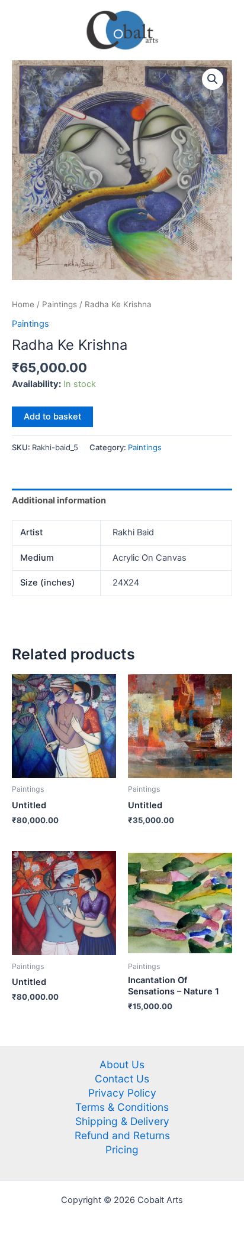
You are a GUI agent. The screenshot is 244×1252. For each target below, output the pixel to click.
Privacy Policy (122, 1093)
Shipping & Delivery (122, 1121)
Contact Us (122, 1078)
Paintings (59, 304)
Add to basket (52, 416)
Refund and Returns (122, 1135)
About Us (122, 1064)
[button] (212, 79)
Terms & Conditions (122, 1107)
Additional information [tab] (59, 500)
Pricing (122, 1149)
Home (23, 304)
